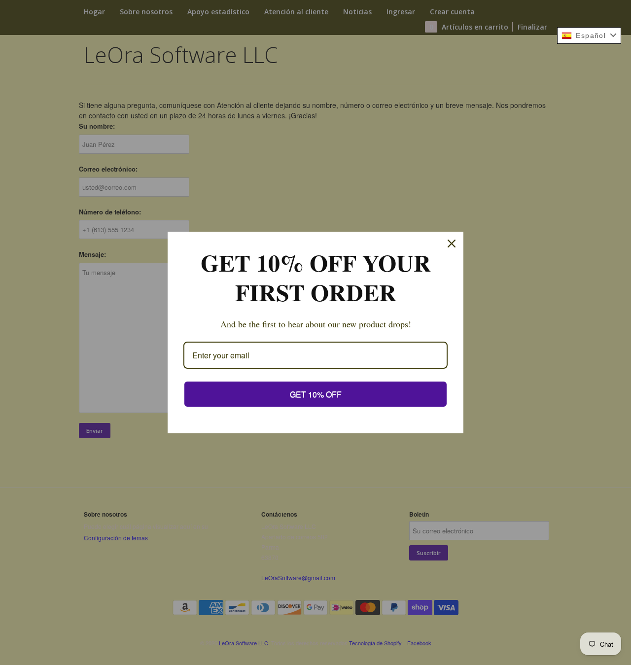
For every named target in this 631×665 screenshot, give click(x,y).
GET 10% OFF (316, 394)
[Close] (451, 243)
